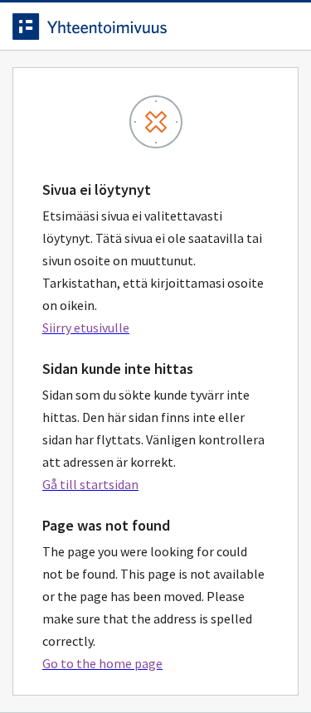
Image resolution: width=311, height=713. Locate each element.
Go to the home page (102, 663)
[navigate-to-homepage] (155, 26)
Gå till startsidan (90, 484)
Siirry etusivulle (85, 327)
